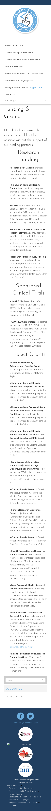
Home (7, 45)
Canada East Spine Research (18, 52)
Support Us (35, 87)
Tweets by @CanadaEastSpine (25, 722)
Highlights (26, 80)
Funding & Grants (14, 696)
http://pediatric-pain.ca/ (21, 646)
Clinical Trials (37, 73)
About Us (17, 45)
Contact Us (10, 94)
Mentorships (11, 80)
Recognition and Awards (16, 87)
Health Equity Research (16, 73)
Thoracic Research (14, 66)
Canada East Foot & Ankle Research (22, 59)
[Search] (42, 680)
